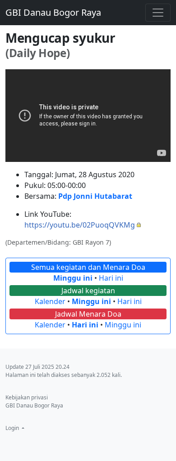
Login (12, 428)
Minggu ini (73, 278)
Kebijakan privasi (26, 397)
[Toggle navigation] (158, 13)
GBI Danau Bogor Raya (53, 12)
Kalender (50, 301)
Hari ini (111, 278)
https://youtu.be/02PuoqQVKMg (79, 225)
